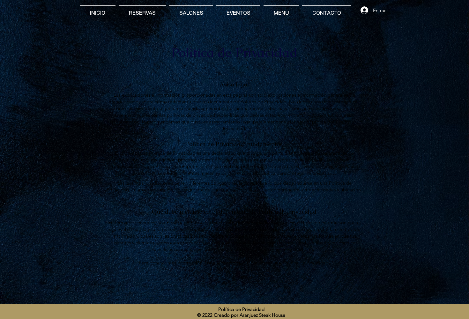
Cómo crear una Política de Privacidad (288, 263)
